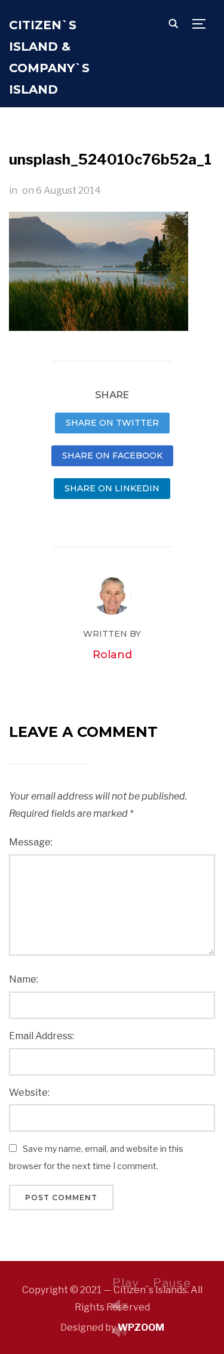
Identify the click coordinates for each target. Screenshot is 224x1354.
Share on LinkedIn (112, 488)
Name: (23, 979)
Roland (112, 654)
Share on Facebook (112, 455)
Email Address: (41, 1036)
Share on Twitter (112, 422)
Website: (29, 1092)
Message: (31, 842)
